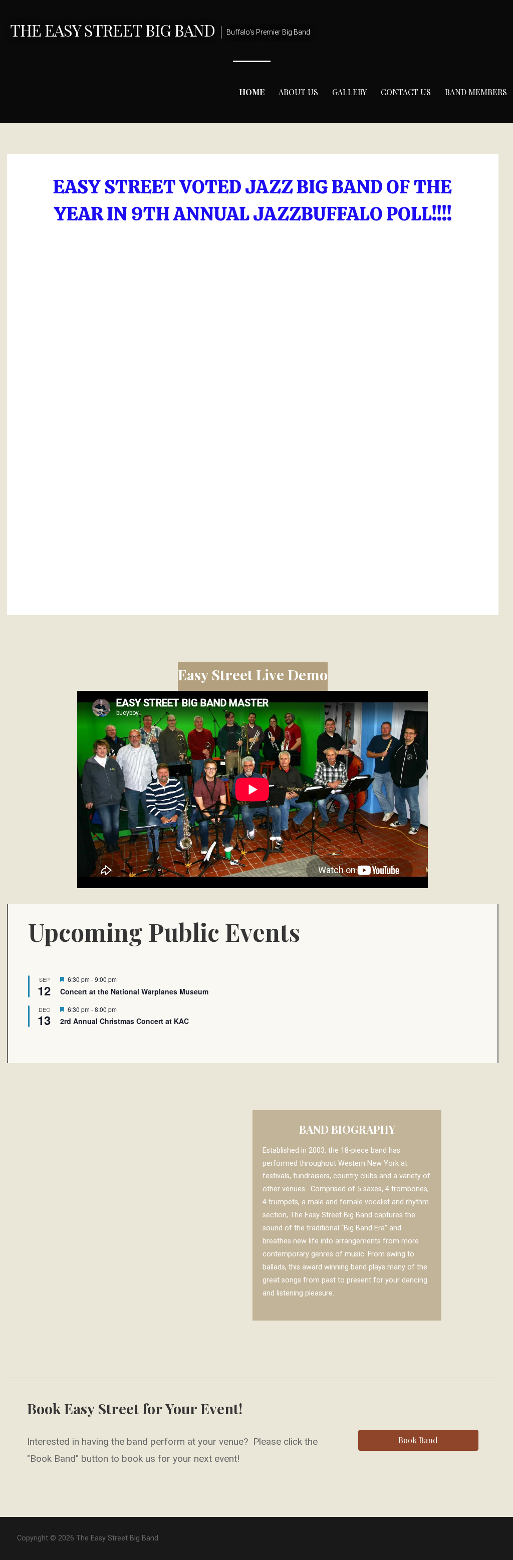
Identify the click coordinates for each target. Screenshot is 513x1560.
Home (252, 92)
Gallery (349, 92)
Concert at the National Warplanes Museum (134, 991)
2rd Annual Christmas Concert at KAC (124, 1021)
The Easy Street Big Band (112, 30)
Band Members (476, 92)
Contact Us (406, 92)
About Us (298, 92)
